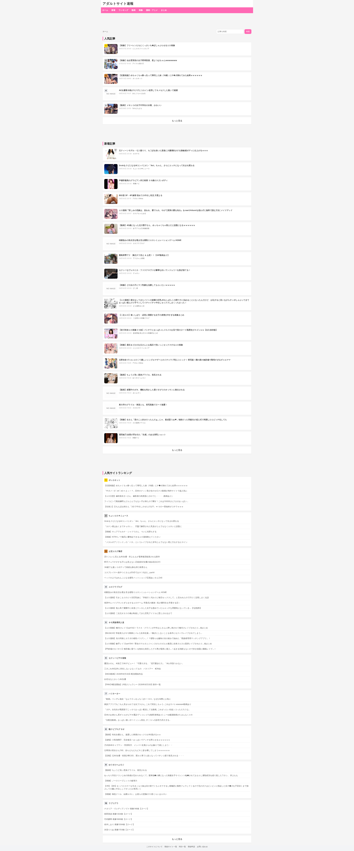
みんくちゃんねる (139, 93)
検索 (248, 31)
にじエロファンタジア (141, 48)
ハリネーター (114, 693)
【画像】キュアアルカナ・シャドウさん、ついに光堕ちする (130, 531)
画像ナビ (136, 183)
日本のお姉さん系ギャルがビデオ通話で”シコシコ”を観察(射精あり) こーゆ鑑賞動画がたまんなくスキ (148, 715)
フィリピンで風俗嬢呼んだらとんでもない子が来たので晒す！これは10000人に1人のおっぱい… (146, 501)
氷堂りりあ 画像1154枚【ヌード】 (119, 829)
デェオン (136, 273)
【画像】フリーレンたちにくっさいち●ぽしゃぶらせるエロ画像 (147, 45)
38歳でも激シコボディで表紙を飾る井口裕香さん (125, 567)
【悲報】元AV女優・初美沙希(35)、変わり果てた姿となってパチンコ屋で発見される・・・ (144, 755)
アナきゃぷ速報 (139, 258)
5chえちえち (137, 108)
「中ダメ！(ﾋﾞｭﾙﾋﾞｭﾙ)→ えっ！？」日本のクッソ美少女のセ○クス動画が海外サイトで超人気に (145, 491)
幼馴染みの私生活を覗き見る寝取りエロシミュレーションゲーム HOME (150, 240)
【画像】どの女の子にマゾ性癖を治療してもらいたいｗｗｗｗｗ (147, 285)
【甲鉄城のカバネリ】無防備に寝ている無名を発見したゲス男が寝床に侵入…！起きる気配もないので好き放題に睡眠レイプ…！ (160, 649)
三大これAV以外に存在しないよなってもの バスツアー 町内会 (132, 668)
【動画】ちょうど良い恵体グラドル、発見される (140, 375)
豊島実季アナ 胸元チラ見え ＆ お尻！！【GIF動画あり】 (144, 255)
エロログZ (136, 408)
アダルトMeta (137, 198)
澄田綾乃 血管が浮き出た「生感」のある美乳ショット (142, 434)
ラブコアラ (113, 803)
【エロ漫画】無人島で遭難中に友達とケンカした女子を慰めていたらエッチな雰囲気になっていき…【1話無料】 (153, 608)
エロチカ (136, 154)
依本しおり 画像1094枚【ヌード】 (119, 824)
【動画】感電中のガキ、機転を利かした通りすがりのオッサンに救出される (152, 389)
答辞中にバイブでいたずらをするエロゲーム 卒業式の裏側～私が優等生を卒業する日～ (142, 603)
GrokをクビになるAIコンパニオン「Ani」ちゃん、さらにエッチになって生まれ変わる (157, 165)
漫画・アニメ (152, 10)
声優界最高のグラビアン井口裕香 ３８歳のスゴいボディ (143, 180)
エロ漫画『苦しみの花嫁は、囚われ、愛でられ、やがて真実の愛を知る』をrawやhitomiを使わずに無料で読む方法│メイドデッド (175, 210)
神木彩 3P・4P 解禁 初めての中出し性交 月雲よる (140, 195)
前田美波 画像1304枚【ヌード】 (118, 814)
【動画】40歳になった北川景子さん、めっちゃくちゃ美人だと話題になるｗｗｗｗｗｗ (157, 225)
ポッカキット (138, 78)
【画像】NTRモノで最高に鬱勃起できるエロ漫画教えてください (132, 537)
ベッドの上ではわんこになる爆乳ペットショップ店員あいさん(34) (133, 577)
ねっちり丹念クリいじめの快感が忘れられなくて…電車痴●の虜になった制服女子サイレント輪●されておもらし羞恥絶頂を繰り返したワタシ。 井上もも (171, 775)
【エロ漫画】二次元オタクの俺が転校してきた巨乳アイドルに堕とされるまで (138, 613)
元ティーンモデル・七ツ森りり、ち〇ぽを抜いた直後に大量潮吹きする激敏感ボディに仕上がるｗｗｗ (163, 150)
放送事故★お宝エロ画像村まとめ (145, 333)
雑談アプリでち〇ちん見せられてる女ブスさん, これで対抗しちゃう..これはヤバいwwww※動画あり (147, 704)
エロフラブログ (139, 243)
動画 (134, 10)
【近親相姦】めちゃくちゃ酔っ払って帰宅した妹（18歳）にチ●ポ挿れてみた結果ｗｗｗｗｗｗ (160, 75)
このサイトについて (154, 846)
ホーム (105, 10)
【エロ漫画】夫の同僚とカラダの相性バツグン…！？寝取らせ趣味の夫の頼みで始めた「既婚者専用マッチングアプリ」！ (157, 638)
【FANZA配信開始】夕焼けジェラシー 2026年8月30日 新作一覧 (132, 684)
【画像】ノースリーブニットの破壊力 (120, 780)
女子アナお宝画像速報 (141, 228)
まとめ (164, 10)
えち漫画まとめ (139, 306)
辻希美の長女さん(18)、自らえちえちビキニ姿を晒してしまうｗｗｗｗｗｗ (137, 750)
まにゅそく (137, 393)
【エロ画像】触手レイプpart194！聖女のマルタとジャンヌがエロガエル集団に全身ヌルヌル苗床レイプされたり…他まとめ (158, 643)
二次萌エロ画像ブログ (141, 318)
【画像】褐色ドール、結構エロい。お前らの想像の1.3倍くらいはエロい (135, 794)
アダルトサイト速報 (118, 4)
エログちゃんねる (139, 213)
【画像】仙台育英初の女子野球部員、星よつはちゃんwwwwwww (148, 60)
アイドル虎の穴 (138, 63)
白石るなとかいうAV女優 (115, 679)
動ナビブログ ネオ (117, 729)
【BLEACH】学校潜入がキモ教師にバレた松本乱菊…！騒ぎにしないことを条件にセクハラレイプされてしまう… (153, 633)
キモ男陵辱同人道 (116, 622)
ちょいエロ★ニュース (141, 169)
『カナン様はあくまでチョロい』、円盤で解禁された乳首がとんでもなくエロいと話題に (143, 526)
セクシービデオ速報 (117, 658)
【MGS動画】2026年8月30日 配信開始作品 (123, 674)
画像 (141, 10)
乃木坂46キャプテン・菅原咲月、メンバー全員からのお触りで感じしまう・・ (138, 745)
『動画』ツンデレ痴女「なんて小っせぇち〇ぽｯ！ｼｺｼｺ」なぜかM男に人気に (137, 699)
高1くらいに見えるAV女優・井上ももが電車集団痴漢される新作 (132, 556)
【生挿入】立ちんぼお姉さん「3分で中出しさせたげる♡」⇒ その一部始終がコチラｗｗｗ (143, 506)
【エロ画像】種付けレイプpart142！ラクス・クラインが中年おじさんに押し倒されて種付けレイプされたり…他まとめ (156, 628)
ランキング (123, 10)
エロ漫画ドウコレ (139, 423)
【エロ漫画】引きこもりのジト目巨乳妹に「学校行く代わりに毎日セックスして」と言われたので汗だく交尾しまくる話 (156, 597)
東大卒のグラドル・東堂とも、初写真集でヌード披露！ (143, 404)
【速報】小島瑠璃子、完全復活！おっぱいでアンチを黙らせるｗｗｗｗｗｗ (137, 740)
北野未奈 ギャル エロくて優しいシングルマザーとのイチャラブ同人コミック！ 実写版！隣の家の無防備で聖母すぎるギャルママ (175, 360)
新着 (113, 10)
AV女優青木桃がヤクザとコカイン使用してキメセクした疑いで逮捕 (148, 90)
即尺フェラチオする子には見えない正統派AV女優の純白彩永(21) (132, 562)
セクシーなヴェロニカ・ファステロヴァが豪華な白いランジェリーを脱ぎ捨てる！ (155, 270)
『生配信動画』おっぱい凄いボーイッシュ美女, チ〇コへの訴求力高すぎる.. (137, 720)
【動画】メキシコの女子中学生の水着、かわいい (140, 105)
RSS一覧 (182, 846)
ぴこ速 (135, 288)
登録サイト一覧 (170, 846)
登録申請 (191, 846)
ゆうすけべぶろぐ (139, 378)
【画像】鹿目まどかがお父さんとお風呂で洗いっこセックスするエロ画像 (151, 345)
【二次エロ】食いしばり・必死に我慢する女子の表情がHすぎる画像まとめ (151, 315)
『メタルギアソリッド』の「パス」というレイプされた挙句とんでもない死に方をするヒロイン (146, 542)
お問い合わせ (202, 846)
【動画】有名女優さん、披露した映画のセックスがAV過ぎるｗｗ (132, 734)
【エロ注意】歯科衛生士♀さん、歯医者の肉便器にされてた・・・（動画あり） (139, 496)
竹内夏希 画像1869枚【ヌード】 (118, 819)
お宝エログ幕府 (115, 551)
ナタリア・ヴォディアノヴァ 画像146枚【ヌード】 (126, 808)
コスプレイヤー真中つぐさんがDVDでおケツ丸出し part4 (129, 572)
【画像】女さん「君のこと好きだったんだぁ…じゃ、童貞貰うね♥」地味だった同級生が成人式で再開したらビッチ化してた (173, 419)
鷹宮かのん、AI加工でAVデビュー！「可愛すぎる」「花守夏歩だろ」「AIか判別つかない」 (144, 663)
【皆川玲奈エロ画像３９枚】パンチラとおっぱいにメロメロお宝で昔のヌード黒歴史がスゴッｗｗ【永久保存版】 (168, 330)
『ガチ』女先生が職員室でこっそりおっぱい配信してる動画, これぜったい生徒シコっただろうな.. (147, 709)
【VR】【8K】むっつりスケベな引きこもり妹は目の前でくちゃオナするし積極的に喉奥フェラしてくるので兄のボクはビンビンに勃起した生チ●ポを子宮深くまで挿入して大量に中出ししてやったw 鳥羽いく (176, 787)
